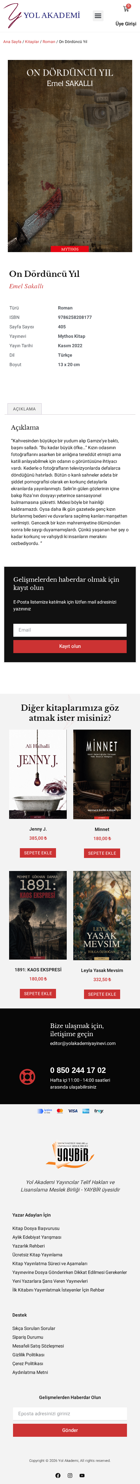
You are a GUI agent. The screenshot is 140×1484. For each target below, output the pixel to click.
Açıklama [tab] (24, 409)
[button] (98, 15)
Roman (49, 42)
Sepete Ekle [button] (38, 853)
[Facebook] (58, 1475)
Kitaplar (32, 42)
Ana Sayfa (12, 42)
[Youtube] (82, 1475)
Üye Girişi (126, 23)
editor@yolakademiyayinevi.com (83, 1043)
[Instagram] (70, 1475)
